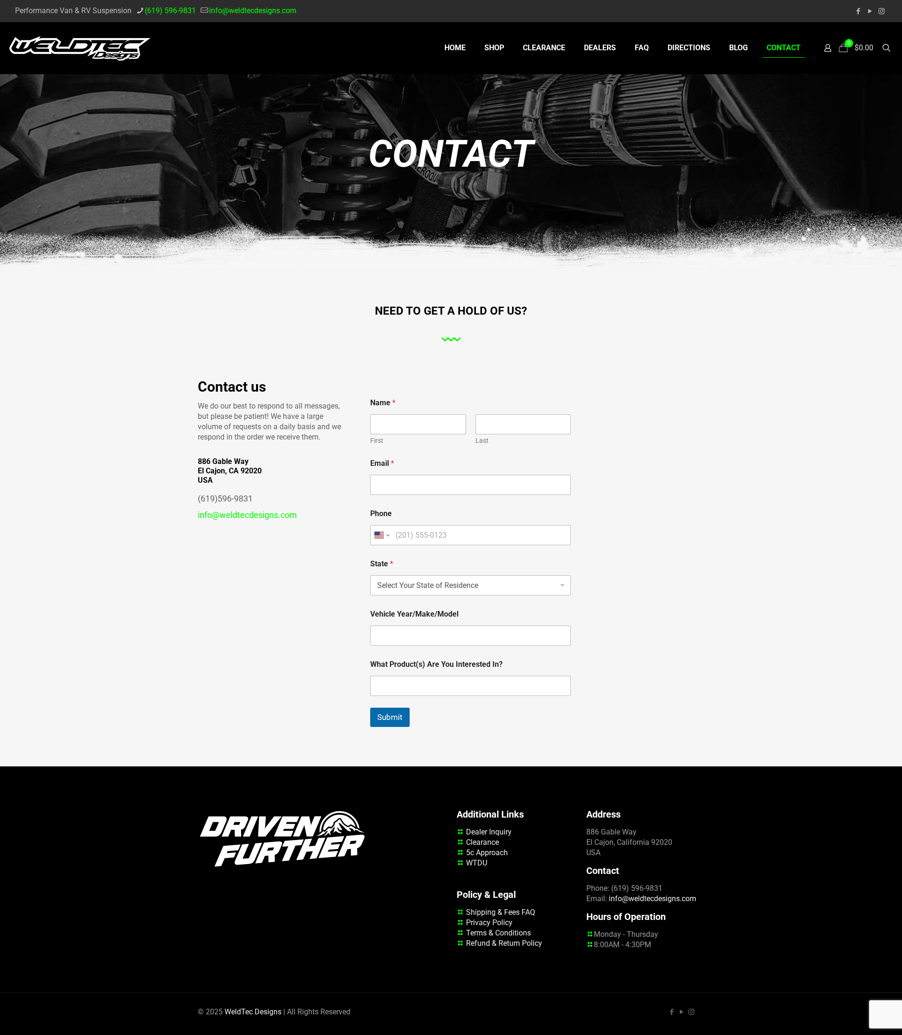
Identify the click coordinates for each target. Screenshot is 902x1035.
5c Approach (487, 852)
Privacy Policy (489, 922)
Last (482, 440)
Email (382, 463)
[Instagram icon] (881, 11)
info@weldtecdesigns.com (252, 10)
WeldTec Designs (253, 1011)
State (381, 563)
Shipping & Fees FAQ (500, 912)
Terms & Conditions (498, 932)
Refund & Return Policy (504, 943)
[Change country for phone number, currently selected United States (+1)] (381, 535)
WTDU (476, 862)
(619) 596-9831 (170, 10)
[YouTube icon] (869, 11)
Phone (381, 513)
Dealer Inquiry (489, 831)
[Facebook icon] (858, 11)
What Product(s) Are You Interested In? (436, 664)
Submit (390, 717)
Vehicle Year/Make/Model (414, 614)
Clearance (482, 842)
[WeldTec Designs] (79, 48)
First (376, 440)
